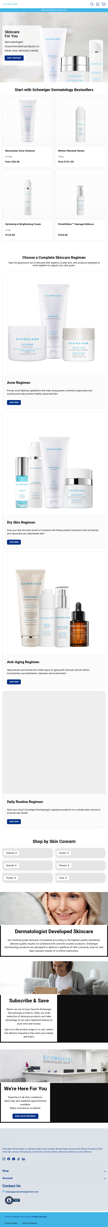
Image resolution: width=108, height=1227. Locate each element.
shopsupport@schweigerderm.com (22, 1192)
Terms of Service (29, 1223)
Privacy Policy (11, 1223)
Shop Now (13, 402)
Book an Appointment (25, 1116)
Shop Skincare (14, 58)
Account (7, 1178)
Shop (5, 1170)
